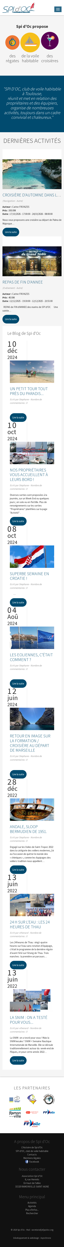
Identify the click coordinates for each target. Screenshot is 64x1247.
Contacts (32, 1154)
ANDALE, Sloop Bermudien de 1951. (28, 829)
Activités (32, 1202)
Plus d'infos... (32, 1209)
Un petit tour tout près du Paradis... (29, 391)
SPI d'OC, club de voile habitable (32, 1151)
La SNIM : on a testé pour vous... (28, 1020)
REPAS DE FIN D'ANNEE (22, 282)
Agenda (32, 1206)
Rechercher (32, 1213)
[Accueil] (19, 7)
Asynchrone (46, 1238)
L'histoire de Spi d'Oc (32, 1147)
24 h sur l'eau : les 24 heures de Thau (30, 924)
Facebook (34, 1161)
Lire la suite (11, 232)
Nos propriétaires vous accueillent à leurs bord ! (29, 474)
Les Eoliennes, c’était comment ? (31, 657)
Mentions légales (32, 1158)
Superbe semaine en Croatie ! (29, 576)
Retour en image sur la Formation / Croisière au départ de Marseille (30, 743)
